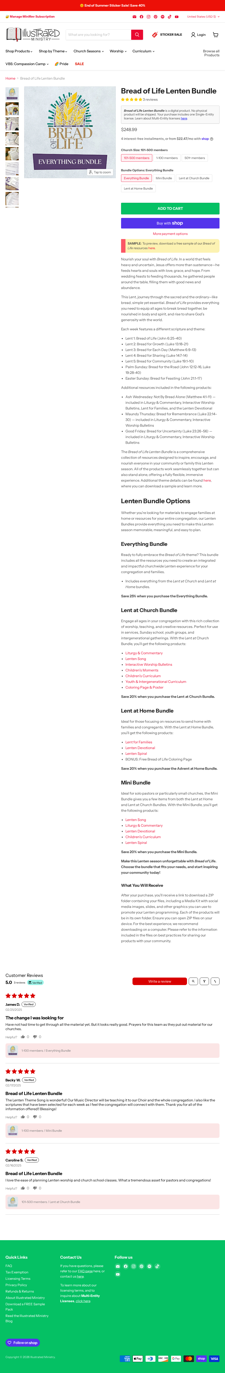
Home (10, 78)
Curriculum (142, 51)
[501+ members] (195, 162)
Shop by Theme (52, 51)
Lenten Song (135, 658)
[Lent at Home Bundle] (139, 193)
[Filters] (204, 981)
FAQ (8, 1266)
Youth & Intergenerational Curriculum (155, 681)
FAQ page (85, 1271)
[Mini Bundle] (164, 183)
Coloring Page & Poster (144, 687)
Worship (117, 51)
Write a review (159, 981)
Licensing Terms (17, 1278)
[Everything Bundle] (137, 183)
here (184, 118)
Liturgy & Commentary (144, 653)
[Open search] (193, 981)
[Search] (137, 35)
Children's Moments (141, 670)
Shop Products (18, 51)
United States (201, 16)
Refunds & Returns (19, 1291)
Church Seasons (87, 51)
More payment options (170, 234)
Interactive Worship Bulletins (148, 664)
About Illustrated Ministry (25, 1298)
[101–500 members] (137, 162)
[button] (132, 99)
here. (152, 248)
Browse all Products (211, 53)
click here (83, 1301)
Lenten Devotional (140, 748)
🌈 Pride (61, 64)
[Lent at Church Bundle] (194, 183)
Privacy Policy (16, 1285)
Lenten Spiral (136, 753)
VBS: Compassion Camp (25, 64)
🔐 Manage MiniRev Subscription (30, 16)
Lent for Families (138, 742)
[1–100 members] (167, 162)
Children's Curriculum (143, 676)
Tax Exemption (16, 1272)
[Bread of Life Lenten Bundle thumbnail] (12, 94)
